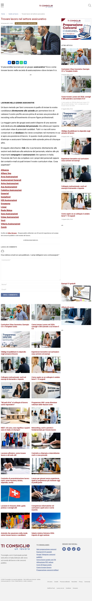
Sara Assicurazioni (9, 214)
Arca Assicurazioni (9, 177)
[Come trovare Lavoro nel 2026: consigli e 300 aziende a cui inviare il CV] (46, 312)
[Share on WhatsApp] (21, 62)
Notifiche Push (51, 588)
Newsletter (74, 581)
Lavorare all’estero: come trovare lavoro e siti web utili (13, 454)
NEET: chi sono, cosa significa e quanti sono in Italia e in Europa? (15, 429)
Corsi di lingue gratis (44, 565)
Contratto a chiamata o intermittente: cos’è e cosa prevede (46, 454)
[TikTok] (74, 549)
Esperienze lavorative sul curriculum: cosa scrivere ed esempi (45, 353)
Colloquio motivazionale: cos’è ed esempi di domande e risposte (13, 378)
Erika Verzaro (12, 233)
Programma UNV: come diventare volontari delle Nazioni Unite (44, 403)
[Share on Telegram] (25, 62)
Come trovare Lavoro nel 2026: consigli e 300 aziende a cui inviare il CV (45, 326)
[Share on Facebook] (9, 62)
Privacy (81, 581)
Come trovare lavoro (43, 567)
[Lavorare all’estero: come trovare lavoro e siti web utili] (15, 441)
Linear (4, 207)
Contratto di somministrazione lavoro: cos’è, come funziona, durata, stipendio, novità (15, 480)
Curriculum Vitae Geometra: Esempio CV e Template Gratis (15, 325)
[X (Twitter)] (69, 549)
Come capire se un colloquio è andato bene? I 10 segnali (46, 378)
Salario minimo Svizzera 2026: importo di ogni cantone (43, 534)
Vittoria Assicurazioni (10, 224)
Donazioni (75, 588)
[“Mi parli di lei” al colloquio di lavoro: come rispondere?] (15, 390)
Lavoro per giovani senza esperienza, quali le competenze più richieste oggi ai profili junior (46, 480)
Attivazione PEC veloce (44, 562)
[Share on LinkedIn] (17, 62)
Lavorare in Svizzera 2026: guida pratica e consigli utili (13, 507)
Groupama (5, 203)
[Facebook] (64, 549)
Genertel (5, 193)
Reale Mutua (6, 210)
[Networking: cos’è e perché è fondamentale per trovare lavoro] (46, 415)
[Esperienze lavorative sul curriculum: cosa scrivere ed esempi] (46, 339)
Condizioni (68, 588)
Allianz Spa (6, 173)
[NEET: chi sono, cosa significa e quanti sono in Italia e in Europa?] (15, 415)
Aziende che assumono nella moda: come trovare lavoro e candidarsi (14, 534)
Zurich (4, 227)
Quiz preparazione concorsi (46, 549)
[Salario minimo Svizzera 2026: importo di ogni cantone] (46, 521)
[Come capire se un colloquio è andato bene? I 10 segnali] (46, 365)
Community (87, 581)
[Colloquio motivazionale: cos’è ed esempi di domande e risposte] (15, 365)
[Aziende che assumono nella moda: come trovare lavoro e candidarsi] (15, 521)
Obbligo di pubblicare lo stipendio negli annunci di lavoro (13, 353)
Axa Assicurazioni (9, 187)
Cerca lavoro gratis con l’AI (46, 560)
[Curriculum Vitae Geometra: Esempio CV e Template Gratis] (15, 312)
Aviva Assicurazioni (10, 183)
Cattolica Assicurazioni (11, 190)
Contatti (56, 581)
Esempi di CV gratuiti (44, 552)
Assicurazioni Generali (11, 180)
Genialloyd (5, 197)
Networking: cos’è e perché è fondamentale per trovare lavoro (44, 429)
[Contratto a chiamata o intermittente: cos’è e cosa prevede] (46, 441)
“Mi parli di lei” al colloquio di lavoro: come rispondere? (14, 403)
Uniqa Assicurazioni (10, 217)
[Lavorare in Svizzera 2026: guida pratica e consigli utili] (15, 493)
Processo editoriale (65, 581)
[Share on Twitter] (13, 62)
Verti (3, 220)
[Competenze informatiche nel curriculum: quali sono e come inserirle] (46, 493)
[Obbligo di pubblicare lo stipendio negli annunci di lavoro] (15, 339)
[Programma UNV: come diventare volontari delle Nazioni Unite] (46, 390)
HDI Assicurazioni (9, 200)
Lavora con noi (60, 588)
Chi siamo (49, 581)
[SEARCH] (89, 5)
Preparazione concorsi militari (47, 570)
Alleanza (5, 170)
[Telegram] (78, 549)
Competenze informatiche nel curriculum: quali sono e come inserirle (43, 508)
